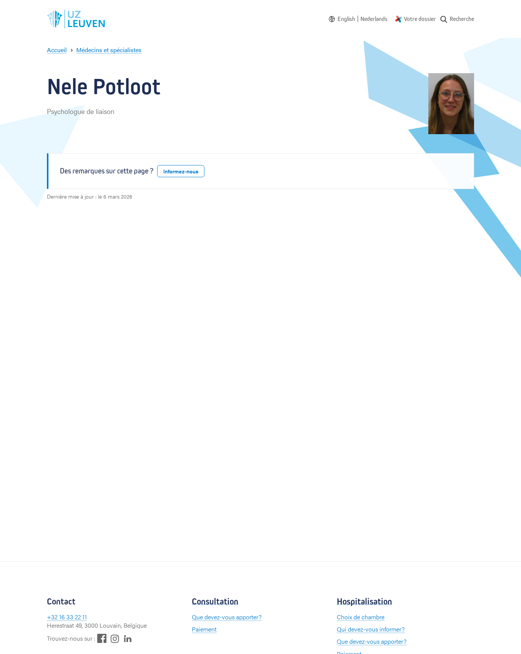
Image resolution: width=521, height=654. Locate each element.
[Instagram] (114, 638)
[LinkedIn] (127, 638)
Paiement (204, 629)
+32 (53, 616)
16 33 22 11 (73, 616)
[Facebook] (101, 638)
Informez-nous (180, 171)
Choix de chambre (360, 616)
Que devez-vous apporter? (227, 616)
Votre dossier (420, 18)
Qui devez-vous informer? (371, 629)
